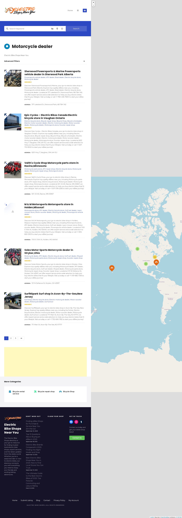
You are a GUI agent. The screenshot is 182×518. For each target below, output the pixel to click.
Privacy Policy (59, 500)
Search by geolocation (62, 28)
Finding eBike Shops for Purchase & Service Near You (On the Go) (34, 425)
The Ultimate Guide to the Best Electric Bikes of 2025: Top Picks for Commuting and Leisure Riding (34, 479)
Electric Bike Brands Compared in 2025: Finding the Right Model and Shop (34, 448)
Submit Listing (27, 500)
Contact (46, 500)
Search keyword (7, 28)
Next (21, 338)
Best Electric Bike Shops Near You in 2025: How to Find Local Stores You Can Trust (34, 463)
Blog (38, 500)
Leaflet (152, 517)
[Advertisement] (45, 362)
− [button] (93, 5)
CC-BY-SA (178, 517)
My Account (74, 500)
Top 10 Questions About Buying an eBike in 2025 (33, 436)
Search (76, 29)
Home (70, 10)
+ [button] (93, 2)
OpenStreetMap (165, 517)
